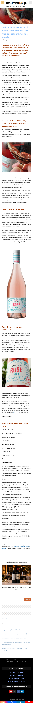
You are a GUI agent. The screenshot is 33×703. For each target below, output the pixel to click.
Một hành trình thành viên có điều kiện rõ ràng (14, 638)
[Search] (30, 2)
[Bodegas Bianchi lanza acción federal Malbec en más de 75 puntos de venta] (16, 575)
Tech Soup (24, 661)
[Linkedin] (22, 691)
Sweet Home (7, 659)
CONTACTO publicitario (17, 678)
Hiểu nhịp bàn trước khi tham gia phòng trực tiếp (14, 634)
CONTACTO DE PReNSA (17, 675)
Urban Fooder (24, 659)
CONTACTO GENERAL (17, 672)
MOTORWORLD (9, 661)
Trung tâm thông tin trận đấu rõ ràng (11, 630)
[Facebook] (18, 691)
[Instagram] (14, 691)
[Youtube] (10, 691)
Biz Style (18, 661)
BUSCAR (28, 599)
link (14, 413)
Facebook (4, 618)
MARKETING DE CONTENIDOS (17, 681)
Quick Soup (15, 659)
